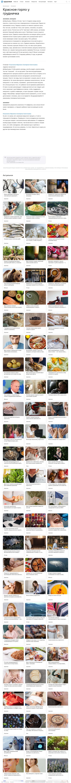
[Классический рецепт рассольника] (57, 724)
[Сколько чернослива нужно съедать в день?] (35, 323)
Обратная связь (49, 782)
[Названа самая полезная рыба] (13, 234)
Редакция (27, 782)
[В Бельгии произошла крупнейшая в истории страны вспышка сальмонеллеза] (13, 501)
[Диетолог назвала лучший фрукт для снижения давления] (13, 479)
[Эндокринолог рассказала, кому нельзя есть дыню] (57, 367)
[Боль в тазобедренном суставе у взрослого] (57, 412)
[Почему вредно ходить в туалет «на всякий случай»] (35, 390)
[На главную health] (7, 1)
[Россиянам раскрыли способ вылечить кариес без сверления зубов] (57, 523)
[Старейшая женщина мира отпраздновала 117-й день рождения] (13, 635)
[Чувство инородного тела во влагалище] (57, 323)
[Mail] (2, 1)
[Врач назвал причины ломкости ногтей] (35, 501)
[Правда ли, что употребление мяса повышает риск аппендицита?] (35, 568)
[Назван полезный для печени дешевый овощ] (57, 234)
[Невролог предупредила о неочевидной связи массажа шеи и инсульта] (13, 568)
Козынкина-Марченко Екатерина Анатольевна (23, 64)
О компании (6, 782)
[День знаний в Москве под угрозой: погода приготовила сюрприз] (57, 457)
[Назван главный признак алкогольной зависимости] (35, 412)
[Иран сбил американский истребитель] (13, 746)
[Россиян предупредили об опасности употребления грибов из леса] (13, 457)
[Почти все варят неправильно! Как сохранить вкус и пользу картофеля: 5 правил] (35, 212)
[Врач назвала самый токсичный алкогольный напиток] (35, 256)
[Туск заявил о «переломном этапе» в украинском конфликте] (13, 390)
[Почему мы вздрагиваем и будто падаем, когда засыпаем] (57, 679)
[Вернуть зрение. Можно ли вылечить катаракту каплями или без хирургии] (13, 590)
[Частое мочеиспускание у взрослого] (35, 479)
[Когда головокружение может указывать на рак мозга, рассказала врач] (35, 746)
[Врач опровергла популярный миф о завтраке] (35, 657)
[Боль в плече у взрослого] (35, 590)
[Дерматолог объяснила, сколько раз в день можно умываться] (35, 457)
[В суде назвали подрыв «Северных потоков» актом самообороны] (57, 568)
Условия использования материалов (37, 782)
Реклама (12, 782)
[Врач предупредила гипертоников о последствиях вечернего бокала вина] (57, 657)
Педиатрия (13, 5)
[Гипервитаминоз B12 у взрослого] (57, 390)
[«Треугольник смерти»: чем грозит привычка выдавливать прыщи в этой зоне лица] (13, 768)
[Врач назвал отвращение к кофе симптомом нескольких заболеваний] (13, 345)
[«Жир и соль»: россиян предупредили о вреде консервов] (35, 301)
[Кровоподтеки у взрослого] (57, 702)
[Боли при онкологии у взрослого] (35, 434)
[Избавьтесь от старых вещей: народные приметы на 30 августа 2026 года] (35, 278)
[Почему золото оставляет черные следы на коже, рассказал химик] (13, 679)
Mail (2, 782)
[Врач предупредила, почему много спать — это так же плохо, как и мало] (57, 345)
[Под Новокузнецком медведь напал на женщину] (13, 278)
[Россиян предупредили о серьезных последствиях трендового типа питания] (13, 657)
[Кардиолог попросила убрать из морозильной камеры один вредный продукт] (57, 189)
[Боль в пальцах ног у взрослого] (57, 434)
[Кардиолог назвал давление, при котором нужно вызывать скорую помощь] (13, 212)
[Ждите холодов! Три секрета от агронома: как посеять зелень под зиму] (57, 746)
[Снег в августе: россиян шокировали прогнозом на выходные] (57, 768)
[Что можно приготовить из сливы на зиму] (13, 724)
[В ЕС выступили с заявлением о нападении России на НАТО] (57, 501)
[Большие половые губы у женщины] (35, 189)
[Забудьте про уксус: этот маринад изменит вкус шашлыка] (35, 635)
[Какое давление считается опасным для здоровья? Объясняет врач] (13, 189)
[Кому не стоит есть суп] (57, 590)
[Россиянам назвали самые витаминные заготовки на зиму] (13, 367)
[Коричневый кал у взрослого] (57, 635)
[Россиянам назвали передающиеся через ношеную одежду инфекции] (57, 613)
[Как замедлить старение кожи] (35, 768)
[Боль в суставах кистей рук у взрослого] (13, 412)
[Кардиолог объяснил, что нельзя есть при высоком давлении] (57, 278)
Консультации (6, 5)
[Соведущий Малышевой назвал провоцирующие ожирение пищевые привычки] (35, 679)
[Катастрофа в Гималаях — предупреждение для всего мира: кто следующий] (57, 212)
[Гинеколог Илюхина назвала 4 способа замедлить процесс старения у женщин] (57, 546)
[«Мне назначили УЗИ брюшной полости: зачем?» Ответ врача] (35, 702)
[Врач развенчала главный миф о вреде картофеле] (35, 367)
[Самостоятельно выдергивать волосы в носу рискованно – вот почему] (13, 613)
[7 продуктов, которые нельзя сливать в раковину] (13, 323)
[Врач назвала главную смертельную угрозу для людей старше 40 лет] (13, 301)
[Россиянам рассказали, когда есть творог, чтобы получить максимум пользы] (35, 234)
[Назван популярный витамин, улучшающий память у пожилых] (13, 256)
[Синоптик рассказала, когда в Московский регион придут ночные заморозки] (13, 546)
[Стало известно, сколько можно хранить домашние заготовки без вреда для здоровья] (57, 479)
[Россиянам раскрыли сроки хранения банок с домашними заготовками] (35, 523)
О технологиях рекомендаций (60, 782)
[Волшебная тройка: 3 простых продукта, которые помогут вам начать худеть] (35, 345)
